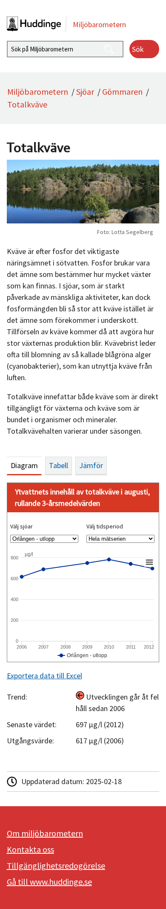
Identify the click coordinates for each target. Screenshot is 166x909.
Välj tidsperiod (104, 526)
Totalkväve (27, 104)
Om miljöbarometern (45, 833)
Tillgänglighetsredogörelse (56, 865)
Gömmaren (122, 91)
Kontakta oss (30, 849)
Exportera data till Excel (44, 675)
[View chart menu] (149, 562)
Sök (138, 49)
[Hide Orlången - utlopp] (82, 655)
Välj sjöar (21, 526)
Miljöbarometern (37, 91)
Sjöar (85, 91)
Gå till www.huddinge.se (49, 881)
